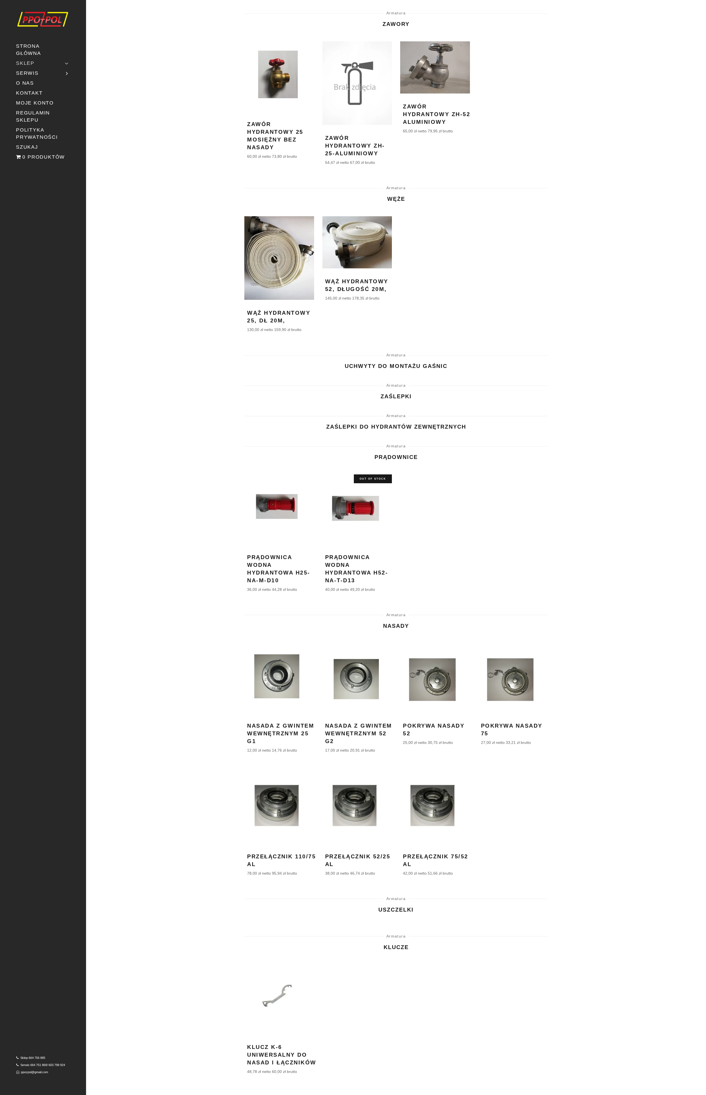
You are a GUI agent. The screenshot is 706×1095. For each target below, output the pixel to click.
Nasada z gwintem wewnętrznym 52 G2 (358, 733)
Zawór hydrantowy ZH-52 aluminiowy (436, 114)
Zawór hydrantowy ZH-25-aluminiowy (355, 145)
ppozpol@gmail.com (34, 1072)
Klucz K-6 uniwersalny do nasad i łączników (281, 1054)
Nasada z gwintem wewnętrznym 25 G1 (280, 733)
